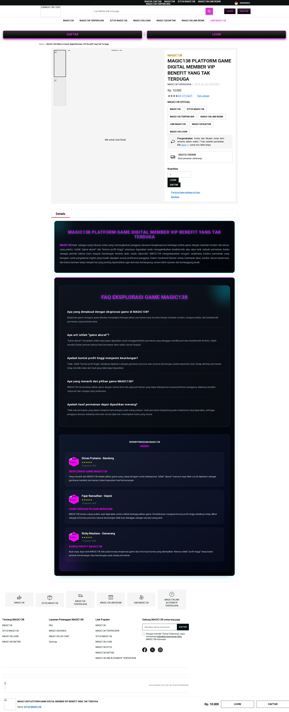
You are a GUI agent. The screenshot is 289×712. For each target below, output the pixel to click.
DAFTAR (72, 34)
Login (230, 11)
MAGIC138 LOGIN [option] (178, 131)
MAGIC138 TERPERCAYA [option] (182, 116)
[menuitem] (68, 20)
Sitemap (53, 642)
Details (60, 214)
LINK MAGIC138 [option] (178, 124)
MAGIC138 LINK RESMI (209, 1)
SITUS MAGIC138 (186, 1)
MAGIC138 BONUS (57, 631)
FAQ (51, 625)
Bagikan (175, 197)
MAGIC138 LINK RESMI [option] (211, 116)
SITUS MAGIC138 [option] (195, 109)
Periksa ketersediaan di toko (185, 192)
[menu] (144, 20)
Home (41, 44)
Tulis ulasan (203, 96)
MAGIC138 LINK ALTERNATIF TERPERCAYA (172, 602)
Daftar (244, 11)
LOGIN (216, 34)
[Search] (209, 11)
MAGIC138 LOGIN (10, 636)
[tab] (60, 214)
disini (183, 145)
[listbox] (200, 120)
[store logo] (51, 11)
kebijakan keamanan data (169, 636)
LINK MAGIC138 (141, 602)
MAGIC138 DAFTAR (11, 642)
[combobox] (153, 11)
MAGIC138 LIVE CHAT (59, 636)
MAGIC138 (169, 1)
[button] (60, 63)
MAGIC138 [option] (175, 109)
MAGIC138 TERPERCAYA (158, 4)
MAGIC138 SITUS (104, 647)
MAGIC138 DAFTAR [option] (201, 124)
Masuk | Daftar (153, 1)
